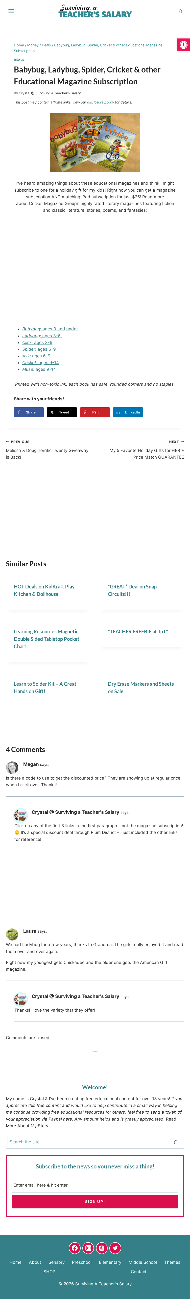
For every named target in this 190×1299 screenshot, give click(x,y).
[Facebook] (75, 1248)
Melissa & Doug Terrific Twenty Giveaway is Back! (47, 450)
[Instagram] (88, 1248)
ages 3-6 (37, 342)
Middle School (143, 1262)
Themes (172, 1262)
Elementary (110, 1262)
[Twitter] (115, 1248)
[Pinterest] (102, 1248)
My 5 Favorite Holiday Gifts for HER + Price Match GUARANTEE (147, 450)
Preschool (82, 1262)
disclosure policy (100, 102)
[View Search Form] (180, 11)
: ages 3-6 (42, 335)
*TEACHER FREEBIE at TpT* (138, 631)
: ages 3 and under (50, 328)
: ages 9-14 (40, 362)
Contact (138, 1271)
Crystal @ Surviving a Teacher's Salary (50, 93)
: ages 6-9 (39, 349)
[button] (183, 44)
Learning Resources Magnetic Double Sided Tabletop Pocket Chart (46, 638)
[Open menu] (11, 11)
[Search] (175, 1142)
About (35, 1262)
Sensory (56, 1262)
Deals (19, 60)
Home (16, 1262)
